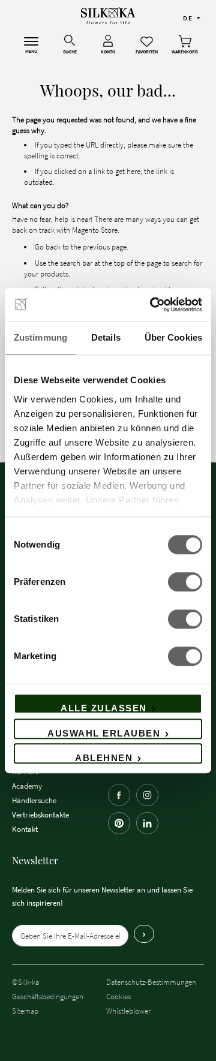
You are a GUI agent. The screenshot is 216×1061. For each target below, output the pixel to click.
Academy (27, 786)
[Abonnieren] (144, 934)
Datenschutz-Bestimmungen (151, 982)
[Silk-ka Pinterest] (119, 823)
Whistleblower (128, 1010)
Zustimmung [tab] (40, 337)
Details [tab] (106, 337)
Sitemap (25, 1010)
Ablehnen (104, 758)
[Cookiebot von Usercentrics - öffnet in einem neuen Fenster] (152, 304)
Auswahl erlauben (103, 733)
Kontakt (25, 829)
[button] (192, 17)
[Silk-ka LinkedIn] (147, 823)
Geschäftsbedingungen (47, 996)
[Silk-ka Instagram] (147, 795)
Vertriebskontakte (40, 814)
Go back (48, 246)
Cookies (118, 996)
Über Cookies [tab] (173, 337)
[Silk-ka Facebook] (119, 795)
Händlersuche (34, 800)
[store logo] (107, 16)
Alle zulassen (104, 708)
